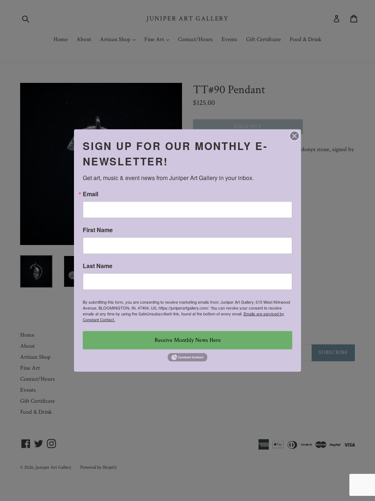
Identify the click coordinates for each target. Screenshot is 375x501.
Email (90, 194)
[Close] (294, 136)
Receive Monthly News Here (188, 340)
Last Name (97, 266)
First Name (98, 230)
